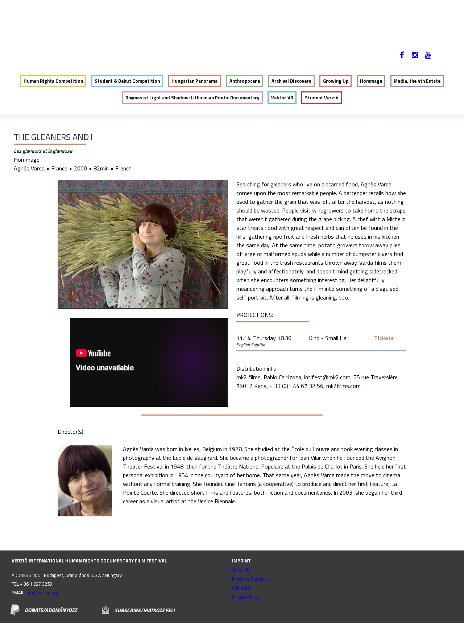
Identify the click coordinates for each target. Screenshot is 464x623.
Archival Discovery (291, 80)
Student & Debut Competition (127, 80)
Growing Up (335, 80)
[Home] (65, 27)
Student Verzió (322, 97)
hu (448, 59)
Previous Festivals (250, 578)
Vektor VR (282, 97)
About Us (241, 569)
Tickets (384, 338)
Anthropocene (244, 80)
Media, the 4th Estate (417, 80)
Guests (159, 59)
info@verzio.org (41, 592)
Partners (271, 59)
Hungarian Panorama (194, 80)
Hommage (371, 80)
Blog (241, 59)
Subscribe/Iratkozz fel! (145, 610)
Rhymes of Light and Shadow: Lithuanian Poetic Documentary (192, 97)
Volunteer (242, 587)
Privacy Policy (245, 597)
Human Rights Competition (53, 80)
